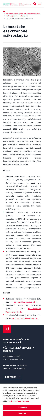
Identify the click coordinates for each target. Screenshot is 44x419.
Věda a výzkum (11, 16)
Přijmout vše (22, 407)
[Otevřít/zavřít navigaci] (40, 4)
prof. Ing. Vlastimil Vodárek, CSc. (24, 318)
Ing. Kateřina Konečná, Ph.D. (26, 302)
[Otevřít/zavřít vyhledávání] (34, 4)
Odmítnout (22, 414)
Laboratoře (24, 16)
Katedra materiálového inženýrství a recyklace (23, 14)
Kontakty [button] (10, 377)
